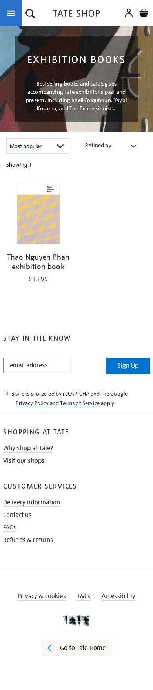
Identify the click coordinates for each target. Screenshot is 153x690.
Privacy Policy (32, 403)
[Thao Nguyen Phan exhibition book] (38, 214)
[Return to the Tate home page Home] (76, 15)
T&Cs (84, 596)
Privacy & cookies (42, 596)
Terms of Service (80, 403)
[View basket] (143, 14)
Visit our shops (23, 461)
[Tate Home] (76, 620)
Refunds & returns (28, 540)
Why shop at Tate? (28, 448)
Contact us (17, 515)
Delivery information (31, 502)
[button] (30, 14)
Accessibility (118, 596)
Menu (12, 12)
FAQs (10, 527)
